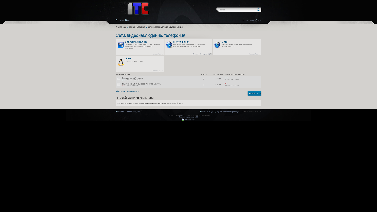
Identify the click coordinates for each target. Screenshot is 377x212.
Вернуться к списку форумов (128, 91)
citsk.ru (122, 27)
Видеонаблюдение (136, 42)
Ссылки (121, 20)
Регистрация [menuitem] (249, 20)
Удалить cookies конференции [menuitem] (228, 112)
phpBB (183, 115)
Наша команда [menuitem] (207, 112)
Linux (128, 59)
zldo (123, 80)
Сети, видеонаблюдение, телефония (165, 27)
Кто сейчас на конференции (135, 98)
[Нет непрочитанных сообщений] (211, 54)
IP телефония (181, 42)
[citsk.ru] (138, 8)
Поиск (259, 10)
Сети (225, 42)
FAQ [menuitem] (128, 20)
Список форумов (137, 27)
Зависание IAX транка (132, 78)
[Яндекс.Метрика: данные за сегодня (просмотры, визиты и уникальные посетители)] (188, 120)
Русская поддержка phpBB (188, 117)
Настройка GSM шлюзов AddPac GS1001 (141, 84)
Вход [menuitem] (259, 20)
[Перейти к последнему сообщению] (229, 78)
